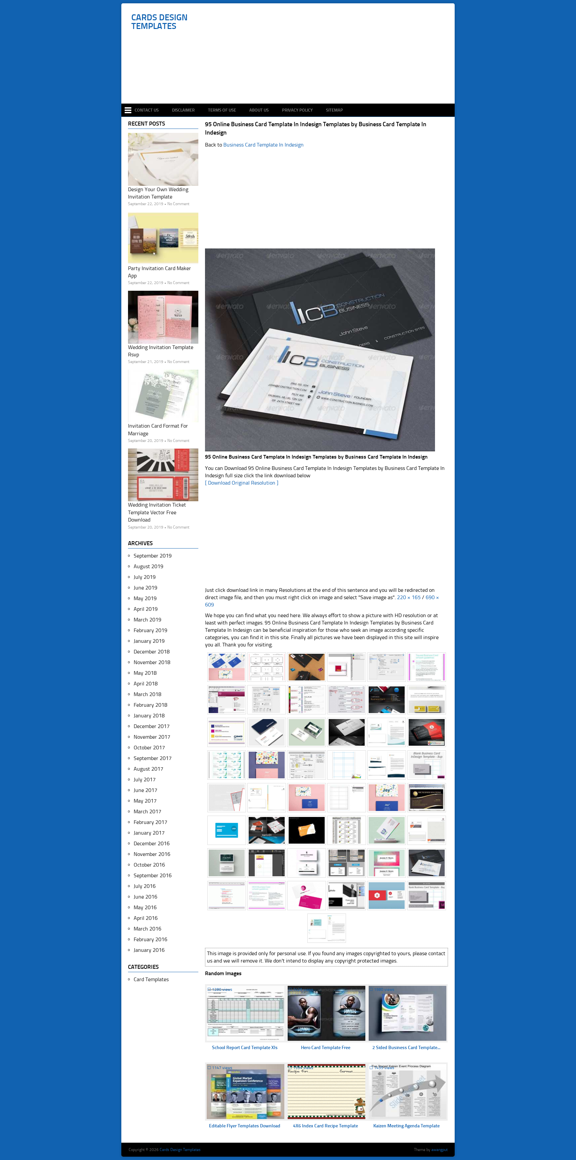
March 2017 (147, 811)
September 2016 (153, 875)
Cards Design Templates (159, 22)
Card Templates (151, 979)
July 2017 (145, 779)
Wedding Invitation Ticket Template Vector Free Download (157, 512)
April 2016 (146, 918)
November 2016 (152, 854)
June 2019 (145, 587)
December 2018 (152, 651)
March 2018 (147, 694)
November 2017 (152, 737)
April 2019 (146, 609)
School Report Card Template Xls (245, 1047)
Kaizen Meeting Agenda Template (406, 1126)
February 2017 (150, 822)
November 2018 (152, 662)
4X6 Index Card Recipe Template (325, 1126)
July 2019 (145, 577)
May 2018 (145, 673)
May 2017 (145, 801)
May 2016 (145, 907)
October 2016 (149, 865)
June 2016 (145, 897)
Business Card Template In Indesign (263, 145)
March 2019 (147, 619)
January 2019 (149, 641)
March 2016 (147, 929)
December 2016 (152, 843)
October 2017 (149, 747)
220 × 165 (409, 597)
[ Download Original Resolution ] (241, 483)
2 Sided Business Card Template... (406, 1047)
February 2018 (150, 705)
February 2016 (150, 939)
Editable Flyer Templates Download (244, 1126)
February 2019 (150, 630)
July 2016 (145, 886)
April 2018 (146, 683)
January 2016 (149, 950)
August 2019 (148, 566)
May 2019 (145, 598)
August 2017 (148, 769)
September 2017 (153, 758)
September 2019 (153, 556)
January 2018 (149, 715)
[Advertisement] (291, 84)
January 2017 (149, 833)
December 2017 (152, 726)
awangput (439, 1149)
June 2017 (145, 790)
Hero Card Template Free (325, 1047)
